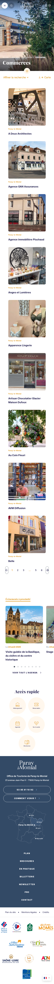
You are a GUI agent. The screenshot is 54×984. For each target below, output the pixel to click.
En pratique (27, 57)
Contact (27, 900)
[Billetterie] (49, 5)
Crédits (46, 912)
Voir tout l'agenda (25, 672)
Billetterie (27, 876)
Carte (47, 77)
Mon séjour (16, 57)
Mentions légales (29, 912)
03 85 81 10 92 (25, 790)
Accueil (6, 57)
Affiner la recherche (14, 77)
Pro (27, 892)
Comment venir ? (25, 798)
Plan (27, 853)
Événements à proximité (18, 599)
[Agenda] (46, 5)
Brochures (27, 861)
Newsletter (27, 884)
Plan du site (10, 912)
